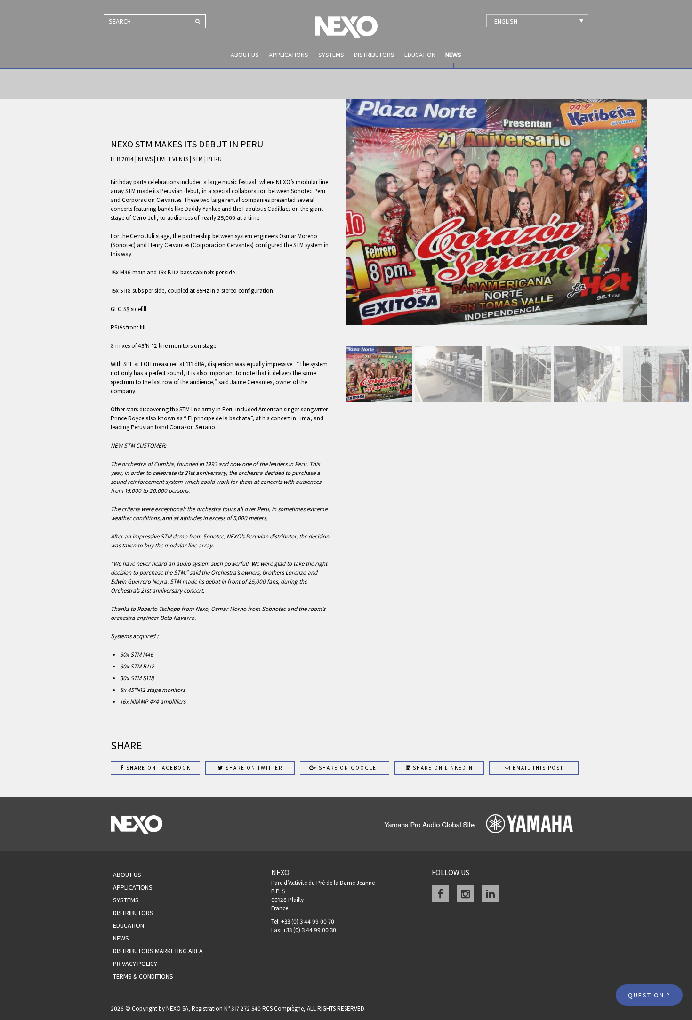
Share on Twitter (253, 767)
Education (419, 54)
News (453, 54)
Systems (331, 54)
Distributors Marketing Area (158, 951)
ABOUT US (245, 54)
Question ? (649, 995)
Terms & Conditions (143, 976)
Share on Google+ (348, 767)
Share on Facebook (157, 767)
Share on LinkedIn (442, 767)
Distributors (374, 54)
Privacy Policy (135, 963)
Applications (288, 54)
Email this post (537, 767)
